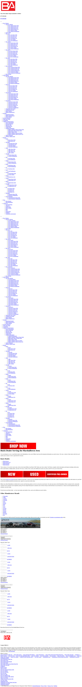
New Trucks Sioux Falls (13, 42)
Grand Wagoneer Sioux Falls (14, 197)
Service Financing (9, 123)
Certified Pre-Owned (10, 109)
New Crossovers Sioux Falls (14, 67)
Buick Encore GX (6, 462)
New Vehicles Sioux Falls (13, 25)
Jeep (6, 157)
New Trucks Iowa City (12, 45)
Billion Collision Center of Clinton (15, 133)
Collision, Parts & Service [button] (8, 121)
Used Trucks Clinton (12, 98)
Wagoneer (8, 193)
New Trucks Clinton (12, 47)
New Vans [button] (8, 257)
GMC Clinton (11, 152)
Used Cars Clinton (12, 90)
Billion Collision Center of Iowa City (15, 134)
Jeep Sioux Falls (11, 158)
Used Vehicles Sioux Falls (13, 77)
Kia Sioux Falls (11, 188)
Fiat (6, 167)
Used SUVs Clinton (12, 106)
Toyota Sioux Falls (12, 173)
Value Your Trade (6, 119)
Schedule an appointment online (56, 517)
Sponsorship (8, 211)
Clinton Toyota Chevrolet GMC (26, 657)
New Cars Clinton (12, 39)
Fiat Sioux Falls (11, 168)
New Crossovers (9, 66)
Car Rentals (5, 120)
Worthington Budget (5, 658)
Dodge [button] (7, 374)
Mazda (7, 181)
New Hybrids (8, 74)
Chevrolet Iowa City (12, 144)
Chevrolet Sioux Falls (12, 143)
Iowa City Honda (35, 655)
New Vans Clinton (12, 63)
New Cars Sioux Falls (12, 34)
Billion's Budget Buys (10, 112)
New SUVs (8, 49)
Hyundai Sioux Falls (12, 185)
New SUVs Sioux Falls (13, 51)
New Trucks (8, 41)
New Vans (8, 58)
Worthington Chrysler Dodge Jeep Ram (60, 657)
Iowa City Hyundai (44, 655)
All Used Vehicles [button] (9, 278)
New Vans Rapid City (12, 62)
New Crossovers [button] (9, 266)
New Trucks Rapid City (13, 46)
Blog (7, 209)
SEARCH (2, 537)
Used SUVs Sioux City (13, 103)
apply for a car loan (10, 479)
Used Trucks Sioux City (13, 94)
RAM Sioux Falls (11, 165)
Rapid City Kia (4, 655)
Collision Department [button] (10, 334)
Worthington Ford (46, 657)
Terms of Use (50, 685)
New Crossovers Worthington (14, 73)
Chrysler (7, 153)
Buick (7, 138)
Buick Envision (6, 463)
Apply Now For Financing (5, 538)
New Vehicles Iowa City (13, 27)
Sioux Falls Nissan (40, 654)
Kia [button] (6, 411)
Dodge (7, 160)
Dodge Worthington (12, 163)
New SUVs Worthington (13, 56)
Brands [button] (4, 137)
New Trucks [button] (8, 239)
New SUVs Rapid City (13, 54)
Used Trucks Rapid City (13, 97)
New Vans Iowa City (12, 61)
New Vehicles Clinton (12, 30)
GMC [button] (7, 358)
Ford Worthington (11, 171)
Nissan (7, 178)
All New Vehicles (9, 24)
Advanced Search (4, 533)
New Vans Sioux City (12, 60)
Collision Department (10, 128)
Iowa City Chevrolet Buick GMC (23, 655)
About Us (8, 205)
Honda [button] (7, 394)
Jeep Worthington (11, 159)
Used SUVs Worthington (13, 107)
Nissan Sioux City (12, 180)
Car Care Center (38, 657)
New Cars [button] (8, 229)
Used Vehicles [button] (6, 75)
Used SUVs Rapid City (13, 105)
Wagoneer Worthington (13, 195)
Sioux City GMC (61, 655)
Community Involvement (11, 213)
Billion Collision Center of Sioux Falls (16, 129)
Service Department (10, 122)
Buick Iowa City (11, 141)
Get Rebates (3, 631)
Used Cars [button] (8, 287)
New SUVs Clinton (12, 55)
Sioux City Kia (11, 655)
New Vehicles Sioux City (13, 26)
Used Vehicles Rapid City (13, 81)
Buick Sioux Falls (11, 140)
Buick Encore (6, 461)
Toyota (7, 172)
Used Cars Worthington (13, 91)
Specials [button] (4, 113)
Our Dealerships (9, 204)
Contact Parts (8, 127)
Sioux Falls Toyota (18, 654)
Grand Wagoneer (9, 196)
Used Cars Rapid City (12, 89)
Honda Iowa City (11, 176)
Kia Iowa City (11, 190)
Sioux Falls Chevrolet (69, 654)
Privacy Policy (9, 208)
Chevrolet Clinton (11, 145)
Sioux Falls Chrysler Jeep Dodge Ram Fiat (54, 654)
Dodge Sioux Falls (12, 161)
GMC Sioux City (11, 151)
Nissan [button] (7, 398)
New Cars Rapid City (12, 38)
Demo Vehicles (9, 111)
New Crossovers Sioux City (14, 68)
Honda (7, 175)
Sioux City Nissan (14, 657)
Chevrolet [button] (8, 351)
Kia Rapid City (11, 191)
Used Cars (8, 84)
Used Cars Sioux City (12, 86)
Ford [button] (7, 386)
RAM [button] (7, 378)
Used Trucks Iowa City (13, 96)
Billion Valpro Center (12, 131)
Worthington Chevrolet (74, 657)
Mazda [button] (7, 403)
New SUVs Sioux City (13, 52)
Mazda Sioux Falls (12, 182)
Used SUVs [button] (8, 306)
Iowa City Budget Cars (71, 655)
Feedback (8, 212)
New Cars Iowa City (12, 37)
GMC (7, 148)
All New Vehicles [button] (9, 219)
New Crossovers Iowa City (13, 69)
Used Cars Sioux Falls (12, 85)
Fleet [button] (4, 200)
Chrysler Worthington (12, 156)
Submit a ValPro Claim (10, 136)
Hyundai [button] (7, 406)
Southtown (77, 654)
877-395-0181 (3, 18)
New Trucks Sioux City (13, 44)
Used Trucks (8, 92)
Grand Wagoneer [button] (9, 422)
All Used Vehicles (9, 76)
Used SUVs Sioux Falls (13, 101)
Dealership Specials (10, 114)
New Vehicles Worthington (13, 31)
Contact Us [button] (5, 203)
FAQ (7, 210)
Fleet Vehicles (8, 201)
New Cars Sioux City (12, 36)
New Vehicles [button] (6, 23)
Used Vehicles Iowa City (13, 79)
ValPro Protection (9, 135)
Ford (7, 170)
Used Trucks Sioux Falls (13, 93)
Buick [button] (7, 346)
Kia (6, 187)
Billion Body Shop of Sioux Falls (15, 130)
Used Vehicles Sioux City (13, 78)
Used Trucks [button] (8, 296)
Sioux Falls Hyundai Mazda (29, 654)
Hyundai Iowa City (12, 186)
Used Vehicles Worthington (13, 83)
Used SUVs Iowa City (12, 104)
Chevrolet (8, 142)
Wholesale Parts (9, 126)
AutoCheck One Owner (10, 108)
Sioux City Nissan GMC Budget (7, 676)
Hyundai (7, 183)
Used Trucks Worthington (13, 99)
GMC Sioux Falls (11, 149)
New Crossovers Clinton (13, 71)
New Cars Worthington (13, 40)
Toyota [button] (7, 390)
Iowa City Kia (53, 655)
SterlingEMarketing (36, 685)
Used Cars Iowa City (12, 88)
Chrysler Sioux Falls (12, 155)
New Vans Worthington (13, 64)
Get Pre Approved (6, 118)
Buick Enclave (6, 464)
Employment (8, 206)
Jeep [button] (6, 369)
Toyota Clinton (11, 174)
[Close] (1, 216)
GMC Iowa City (11, 150)
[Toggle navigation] (1, 21)
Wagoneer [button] (8, 418)
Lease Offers (8, 32)
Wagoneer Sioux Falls (12, 194)
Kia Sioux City (11, 189)
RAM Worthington (12, 166)
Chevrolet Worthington (12, 146)
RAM (7, 164)
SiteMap (55, 685)
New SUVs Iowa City (12, 53)
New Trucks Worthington (13, 48)
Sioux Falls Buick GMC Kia (6, 654)
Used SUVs (8, 100)
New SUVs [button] (8, 248)
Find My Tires (8, 124)
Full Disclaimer (12, 651)
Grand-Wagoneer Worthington (14, 198)
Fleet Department (9, 202)
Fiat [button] (6, 383)
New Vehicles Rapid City (13, 29)
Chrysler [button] (7, 364)
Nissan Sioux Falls (12, 179)
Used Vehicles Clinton (12, 82)
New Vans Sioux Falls (12, 59)
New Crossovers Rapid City (14, 70)
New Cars (8, 33)
